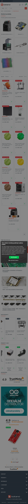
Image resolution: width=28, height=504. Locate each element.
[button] (14, 260)
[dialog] (14, 252)
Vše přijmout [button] (14, 257)
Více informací (13, 254)
